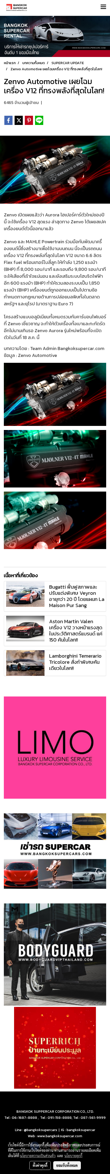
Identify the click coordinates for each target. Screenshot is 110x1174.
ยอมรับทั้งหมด (67, 1165)
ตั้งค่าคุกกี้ (40, 1165)
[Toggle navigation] (103, 7)
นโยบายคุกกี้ (73, 1155)
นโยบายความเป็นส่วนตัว (38, 1155)
